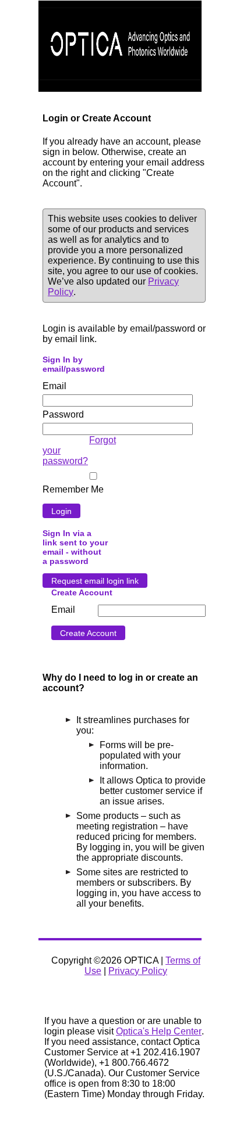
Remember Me (73, 489)
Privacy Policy (137, 971)
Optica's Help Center (159, 1031)
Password (63, 414)
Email (54, 386)
